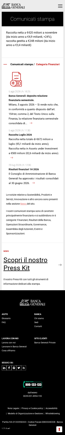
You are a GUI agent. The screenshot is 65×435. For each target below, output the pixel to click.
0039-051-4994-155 (32, 396)
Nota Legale (13, 408)
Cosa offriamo (8, 350)
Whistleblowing (52, 413)
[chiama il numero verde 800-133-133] (32, 384)
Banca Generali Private (44, 342)
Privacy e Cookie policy (32, 408)
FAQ (4, 322)
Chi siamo (39, 318)
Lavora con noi (9, 342)
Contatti (38, 326)
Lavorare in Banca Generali (14, 346)
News (23, 203)
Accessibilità (51, 408)
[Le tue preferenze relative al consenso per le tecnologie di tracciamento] (59, 429)
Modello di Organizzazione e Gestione (25, 413)
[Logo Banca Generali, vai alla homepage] (13, 5)
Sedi (36, 322)
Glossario (6, 318)
